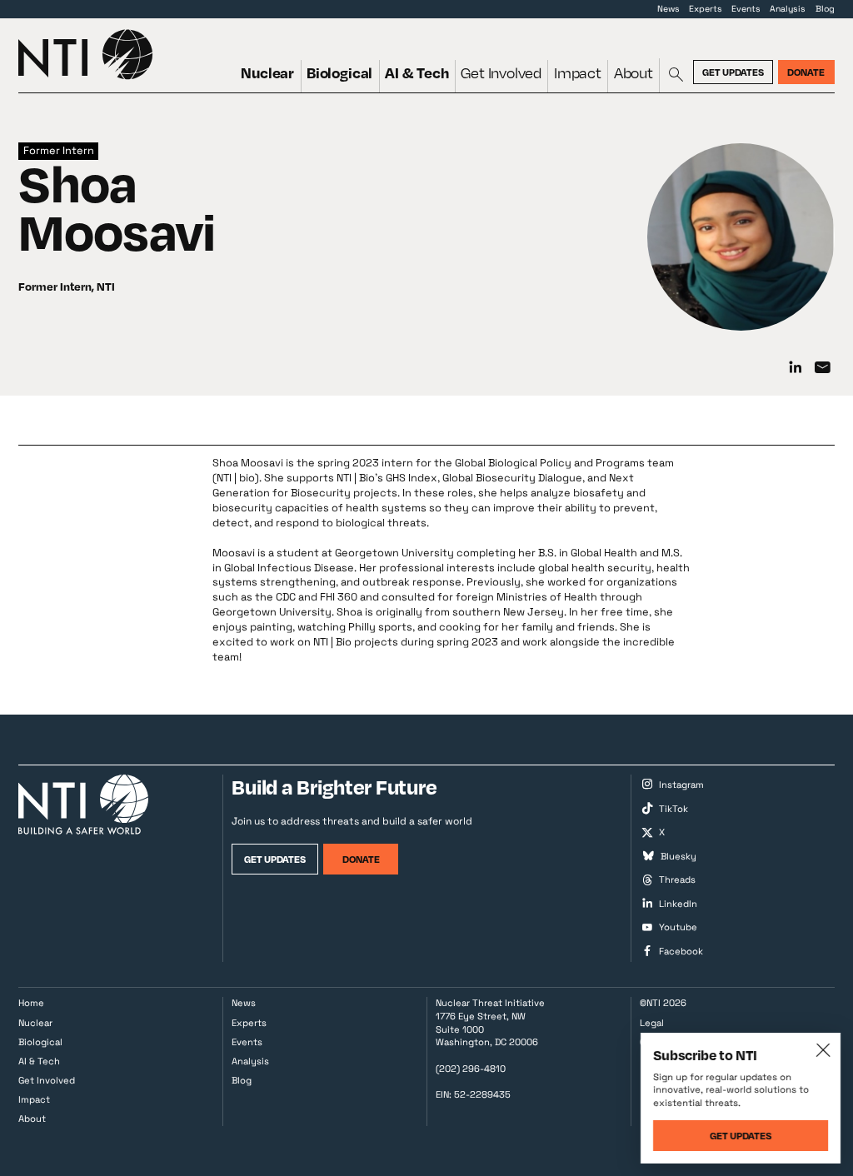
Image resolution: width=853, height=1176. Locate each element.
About (633, 72)
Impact (577, 72)
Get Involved (501, 72)
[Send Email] (822, 368)
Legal (652, 1023)
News (668, 8)
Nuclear (267, 72)
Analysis (788, 8)
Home (31, 1003)
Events (746, 8)
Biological (339, 72)
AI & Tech (416, 72)
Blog (825, 8)
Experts (705, 8)
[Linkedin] (795, 368)
